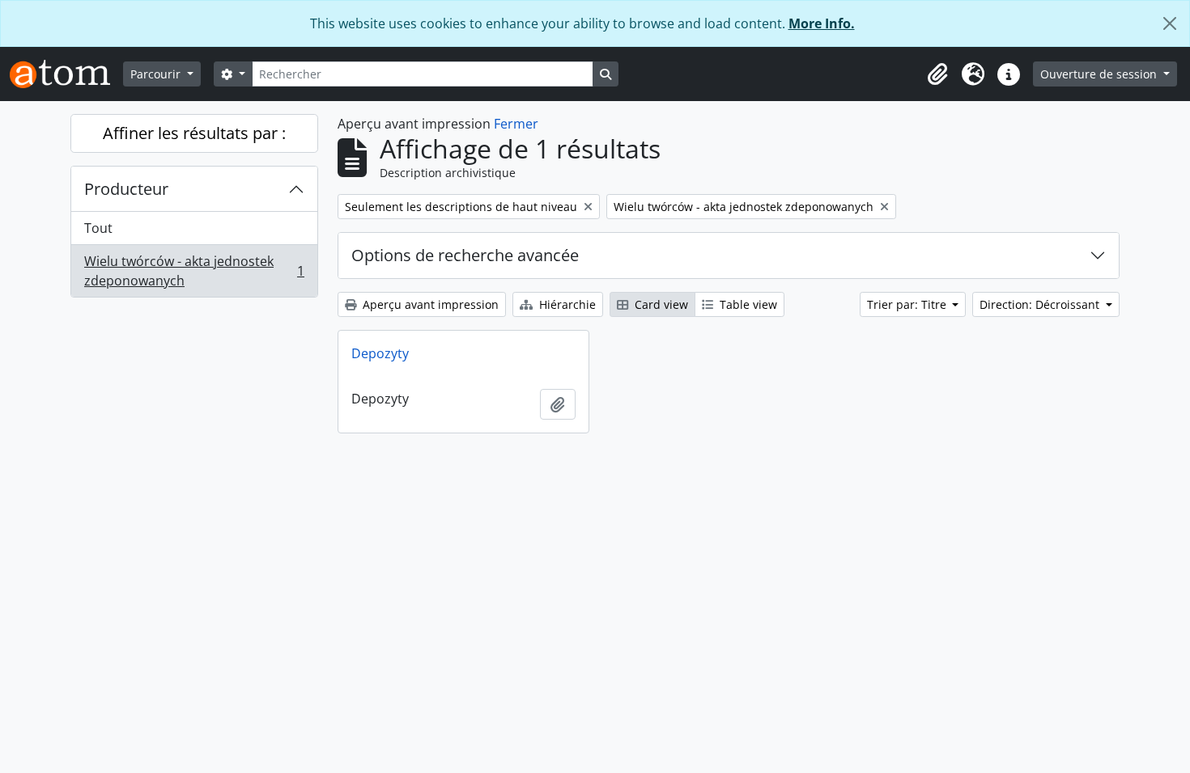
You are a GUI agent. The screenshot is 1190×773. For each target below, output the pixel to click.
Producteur (126, 189)
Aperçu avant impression (429, 304)
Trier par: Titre (908, 304)
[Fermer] (1169, 23)
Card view (659, 304)
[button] (937, 74)
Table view (746, 304)
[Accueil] (66, 74)
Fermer (516, 124)
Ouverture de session (1100, 74)
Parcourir (157, 74)
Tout (98, 228)
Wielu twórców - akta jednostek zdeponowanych (193, 270)
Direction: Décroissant (1041, 304)
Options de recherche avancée (465, 255)
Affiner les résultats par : (194, 133)
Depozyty (380, 353)
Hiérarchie (566, 304)
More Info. (821, 23)
